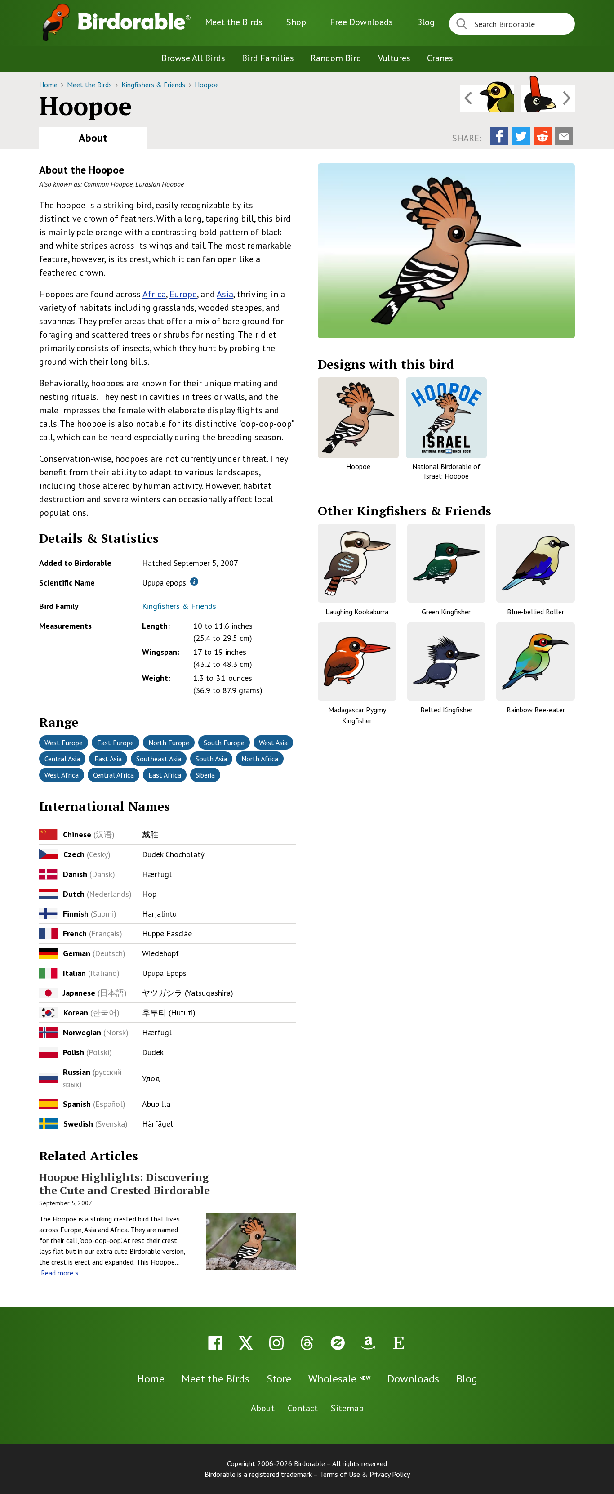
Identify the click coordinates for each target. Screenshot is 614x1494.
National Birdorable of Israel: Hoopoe (446, 471)
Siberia (205, 774)
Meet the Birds (234, 22)
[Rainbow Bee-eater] (536, 662)
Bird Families (268, 58)
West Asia (273, 742)
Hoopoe (207, 84)
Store (279, 1379)
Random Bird (336, 58)
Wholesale (339, 1379)
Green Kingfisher (446, 611)
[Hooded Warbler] (487, 98)
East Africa (164, 774)
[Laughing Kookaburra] (357, 563)
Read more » (60, 1272)
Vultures (394, 58)
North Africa (259, 758)
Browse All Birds (193, 58)
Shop (296, 22)
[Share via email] (564, 136)
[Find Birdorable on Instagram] (276, 1343)
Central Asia (62, 758)
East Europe (115, 742)
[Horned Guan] (548, 98)
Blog (426, 22)
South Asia (211, 758)
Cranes (440, 58)
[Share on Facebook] (499, 136)
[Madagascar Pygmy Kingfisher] (357, 662)
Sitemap (347, 1408)
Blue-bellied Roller (535, 611)
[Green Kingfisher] (447, 563)
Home (49, 84)
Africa (154, 294)
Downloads (361, 22)
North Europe (168, 742)
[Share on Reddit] (543, 136)
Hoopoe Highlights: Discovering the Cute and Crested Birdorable (124, 1183)
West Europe (63, 742)
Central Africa (113, 774)
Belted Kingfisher (446, 709)
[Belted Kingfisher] (447, 662)
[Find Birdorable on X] (246, 1343)
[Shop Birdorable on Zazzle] (337, 1343)
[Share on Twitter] (521, 136)
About (93, 138)
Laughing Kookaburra (356, 611)
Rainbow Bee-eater (536, 709)
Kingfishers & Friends (154, 84)
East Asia (108, 758)
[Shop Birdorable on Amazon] (368, 1343)
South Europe (224, 742)
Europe (183, 294)
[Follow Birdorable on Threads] (307, 1343)
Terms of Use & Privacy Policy (365, 1474)
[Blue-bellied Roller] (536, 563)
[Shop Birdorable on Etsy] (399, 1343)
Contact (303, 1408)
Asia (225, 294)
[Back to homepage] (134, 21)
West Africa (61, 774)
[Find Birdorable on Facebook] (215, 1343)
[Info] (194, 581)
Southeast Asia (158, 758)
